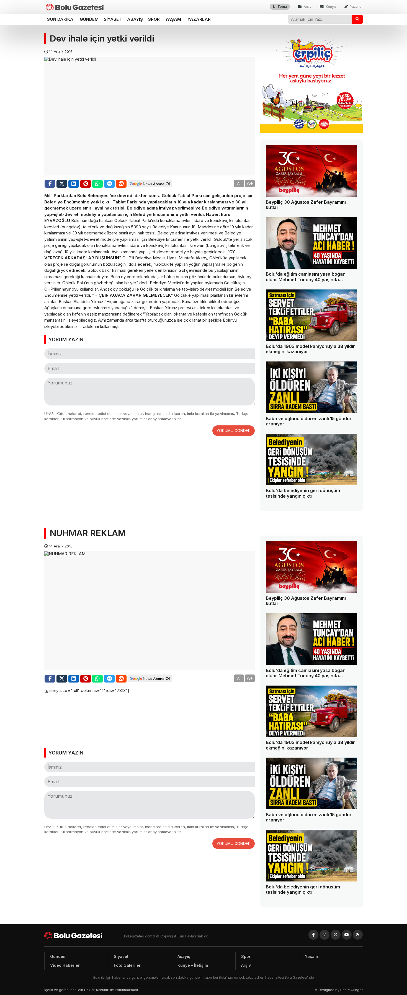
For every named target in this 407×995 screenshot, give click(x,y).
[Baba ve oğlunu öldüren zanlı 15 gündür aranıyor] (311, 387)
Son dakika (60, 19)
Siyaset (113, 19)
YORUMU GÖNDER (234, 430)
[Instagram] (324, 935)
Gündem (89, 19)
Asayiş (135, 19)
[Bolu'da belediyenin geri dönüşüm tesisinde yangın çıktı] (311, 459)
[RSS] (358, 935)
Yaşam (173, 19)
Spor (154, 19)
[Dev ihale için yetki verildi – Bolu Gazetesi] (74, 7)
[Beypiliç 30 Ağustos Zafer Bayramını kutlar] (311, 171)
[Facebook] (313, 935)
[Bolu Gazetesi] (84, 935)
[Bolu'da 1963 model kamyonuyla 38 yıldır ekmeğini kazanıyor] (311, 315)
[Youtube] (347, 935)
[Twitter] (336, 935)
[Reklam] (311, 131)
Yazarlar (356, 6)
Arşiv (307, 6)
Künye (330, 6)
